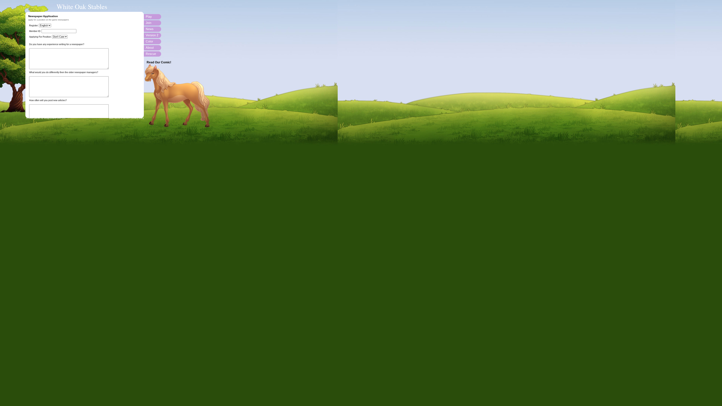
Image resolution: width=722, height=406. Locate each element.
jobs (111, 118)
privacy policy (137, 118)
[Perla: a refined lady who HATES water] (180, 126)
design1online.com (52, 118)
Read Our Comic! (159, 62)
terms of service (122, 118)
